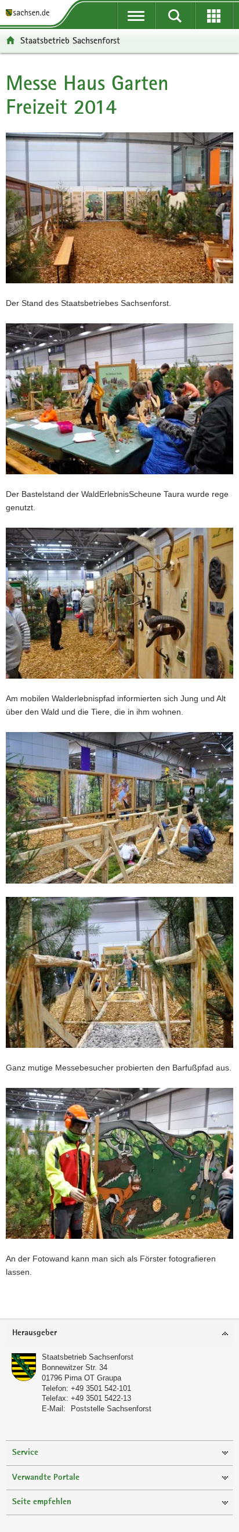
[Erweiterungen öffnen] (213, 15)
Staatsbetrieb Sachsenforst (70, 40)
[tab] (119, 1333)
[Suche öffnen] (174, 15)
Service (25, 1452)
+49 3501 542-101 (101, 1388)
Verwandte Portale (45, 1477)
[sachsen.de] (30, 13)
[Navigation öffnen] (136, 15)
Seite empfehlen (41, 1502)
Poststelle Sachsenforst (111, 1408)
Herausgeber (34, 1333)
